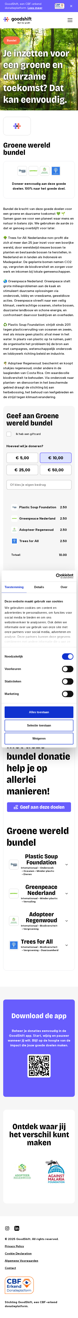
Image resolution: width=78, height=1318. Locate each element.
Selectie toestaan (39, 725)
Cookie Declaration (18, 1253)
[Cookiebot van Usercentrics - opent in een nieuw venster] (56, 576)
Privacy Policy (14, 1246)
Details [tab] (39, 587)
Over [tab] (64, 587)
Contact (10, 1268)
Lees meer (35, 8)
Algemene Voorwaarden (21, 1261)
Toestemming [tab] (14, 587)
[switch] (67, 669)
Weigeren (39, 738)
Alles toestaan (39, 712)
